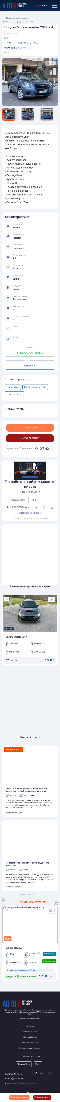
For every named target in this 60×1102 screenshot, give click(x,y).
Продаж (19, 22)
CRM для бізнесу (30, 1037)
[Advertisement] (30, 554)
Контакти (30, 1026)
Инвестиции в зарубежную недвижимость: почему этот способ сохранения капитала (27, 790)
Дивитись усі (28, 894)
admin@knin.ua (14, 1078)
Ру (45, 5)
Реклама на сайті (30, 1031)
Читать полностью (14, 812)
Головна (5, 22)
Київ (31, 22)
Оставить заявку (42, 1097)
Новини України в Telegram (30, 1048)
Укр (39, 5)
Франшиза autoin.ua (30, 1042)
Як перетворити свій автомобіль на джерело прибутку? (27, 864)
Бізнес (32, 795)
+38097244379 (13, 1073)
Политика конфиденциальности (30, 1018)
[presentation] (9, 82)
